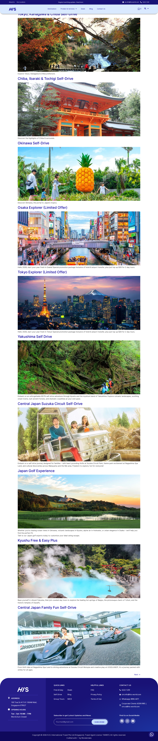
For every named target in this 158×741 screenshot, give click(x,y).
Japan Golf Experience (36, 471)
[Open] (148, 8)
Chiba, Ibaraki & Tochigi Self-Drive (45, 78)
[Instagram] (127, 721)
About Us (12, 2)
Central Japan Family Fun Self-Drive (47, 607)
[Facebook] (122, 721)
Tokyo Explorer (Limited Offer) (42, 272)
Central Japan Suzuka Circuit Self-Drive (50, 404)
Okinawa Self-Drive (33, 143)
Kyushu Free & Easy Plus (37, 540)
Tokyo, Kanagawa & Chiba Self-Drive (47, 14)
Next (137, 674)
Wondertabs (86, 738)
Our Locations (21, 2)
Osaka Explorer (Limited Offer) (42, 207)
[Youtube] (132, 721)
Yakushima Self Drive (35, 336)
